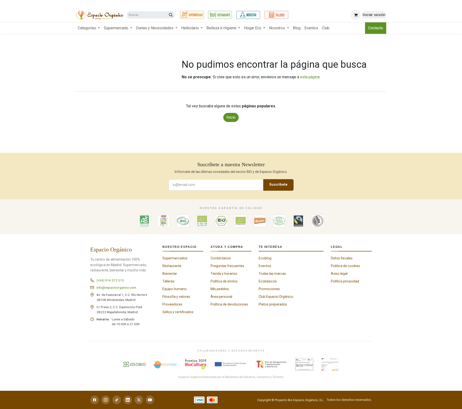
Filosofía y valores (176, 297)
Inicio (231, 117)
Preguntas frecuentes (227, 266)
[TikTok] (116, 400)
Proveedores (172, 304)
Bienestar (169, 273)
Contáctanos (221, 258)
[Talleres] (276, 15)
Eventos (265, 266)
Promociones (269, 289)
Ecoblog (265, 258)
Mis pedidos (220, 289)
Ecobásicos (268, 281)
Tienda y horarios (224, 273)
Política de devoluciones (229, 304)
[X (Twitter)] (139, 400)
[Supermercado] (192, 15)
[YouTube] (150, 400)
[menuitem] (89, 28)
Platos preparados (273, 304)
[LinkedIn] (127, 400)
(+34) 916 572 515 (110, 280)
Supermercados (174, 258)
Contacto (375, 28)
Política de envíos (224, 281)
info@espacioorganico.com (116, 287)
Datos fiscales (342, 258)
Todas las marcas (272, 273)
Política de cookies (345, 266)
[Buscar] (171, 15)
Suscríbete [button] (278, 185)
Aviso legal (339, 273)
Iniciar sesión (374, 14)
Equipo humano (174, 289)
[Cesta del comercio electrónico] (356, 15)
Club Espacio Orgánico (276, 297)
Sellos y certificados (177, 312)
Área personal (221, 297)
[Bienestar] (248, 15)
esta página (310, 77)
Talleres (168, 281)
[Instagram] (105, 400)
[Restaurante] (220, 15)
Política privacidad (345, 281)
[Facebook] (94, 400)
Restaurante (171, 266)
